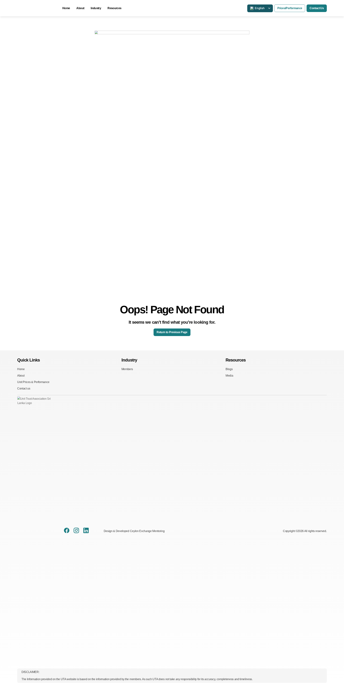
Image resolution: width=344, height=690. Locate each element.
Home (66, 8)
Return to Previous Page (172, 332)
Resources (114, 8)
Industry (96, 8)
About (80, 8)
